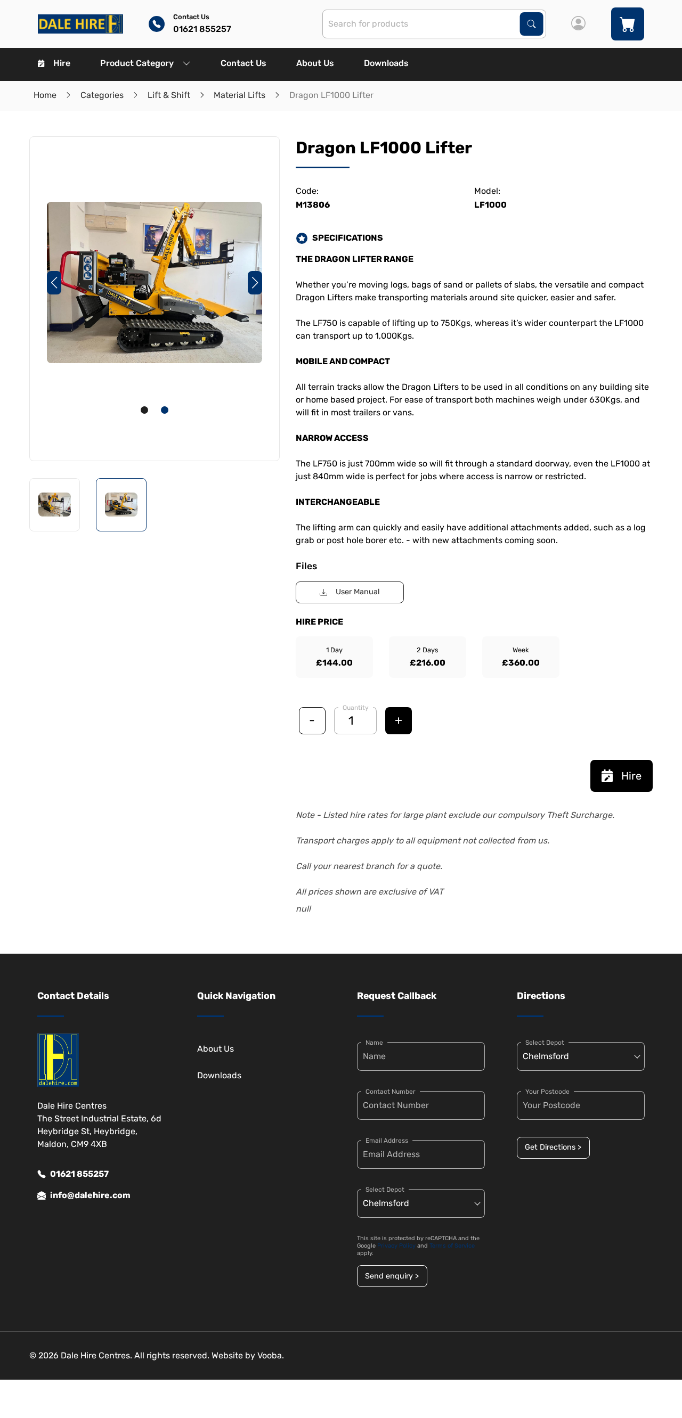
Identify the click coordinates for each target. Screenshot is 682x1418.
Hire (61, 63)
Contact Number (391, 1091)
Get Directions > (553, 1147)
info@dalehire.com (90, 1195)
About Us (315, 63)
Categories (102, 95)
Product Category (137, 63)
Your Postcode (547, 1091)
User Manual (358, 591)
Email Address (387, 1140)
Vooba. (270, 1355)
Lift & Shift (169, 95)
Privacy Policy (396, 1245)
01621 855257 (79, 1174)
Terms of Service (452, 1245)
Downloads (386, 63)
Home (45, 95)
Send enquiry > (392, 1276)
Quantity (356, 707)
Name (374, 1042)
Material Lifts (239, 95)
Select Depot (385, 1189)
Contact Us (243, 63)
